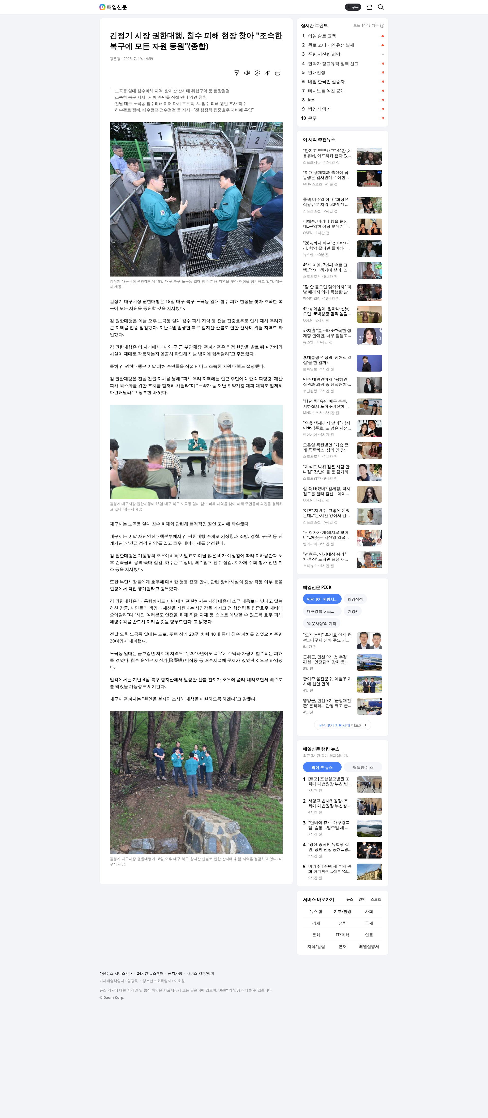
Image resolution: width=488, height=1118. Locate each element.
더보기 (341, 725)
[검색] (382, 7)
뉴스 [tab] (349, 899)
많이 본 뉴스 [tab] (322, 767)
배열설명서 (369, 946)
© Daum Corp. (111, 997)
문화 (316, 935)
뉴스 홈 (316, 911)
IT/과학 (342, 935)
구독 (355, 7)
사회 (369, 911)
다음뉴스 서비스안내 (115, 973)
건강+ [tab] (353, 611)
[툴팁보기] (382, 26)
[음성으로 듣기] (247, 73)
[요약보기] (237, 73)
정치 (343, 923)
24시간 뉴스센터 (150, 973)
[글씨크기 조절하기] (267, 73)
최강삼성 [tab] (355, 599)
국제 (369, 923)
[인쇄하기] (277, 73)
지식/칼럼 (316, 946)
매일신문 (117, 7)
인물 (369, 935)
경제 (316, 923)
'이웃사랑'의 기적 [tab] (321, 623)
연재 (343, 946)
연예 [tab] (362, 899)
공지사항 (175, 973)
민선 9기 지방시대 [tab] (322, 599)
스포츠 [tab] (376, 899)
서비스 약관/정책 (200, 973)
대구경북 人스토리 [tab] (323, 611)
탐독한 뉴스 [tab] (363, 767)
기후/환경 (343, 911)
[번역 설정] (257, 73)
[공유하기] (369, 7)
